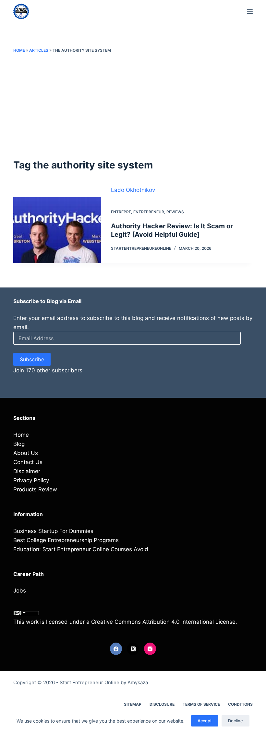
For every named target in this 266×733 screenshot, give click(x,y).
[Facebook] (116, 649)
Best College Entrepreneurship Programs (66, 540)
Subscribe (32, 359)
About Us (25, 453)
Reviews (175, 211)
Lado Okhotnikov (133, 190)
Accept (205, 720)
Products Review (35, 489)
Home (19, 50)
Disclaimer (26, 471)
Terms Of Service (201, 704)
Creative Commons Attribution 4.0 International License (163, 622)
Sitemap (132, 704)
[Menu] (250, 11)
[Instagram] (150, 649)
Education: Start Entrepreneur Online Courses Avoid (80, 549)
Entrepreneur (148, 211)
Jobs (19, 590)
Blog (19, 444)
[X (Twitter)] (133, 649)
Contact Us (27, 462)
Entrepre (121, 211)
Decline (235, 720)
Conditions (240, 704)
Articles (38, 50)
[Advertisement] (133, 105)
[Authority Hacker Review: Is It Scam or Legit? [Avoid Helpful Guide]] (57, 230)
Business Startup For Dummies (53, 531)
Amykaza (137, 682)
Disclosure (162, 704)
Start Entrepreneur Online (89, 682)
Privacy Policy (31, 480)
